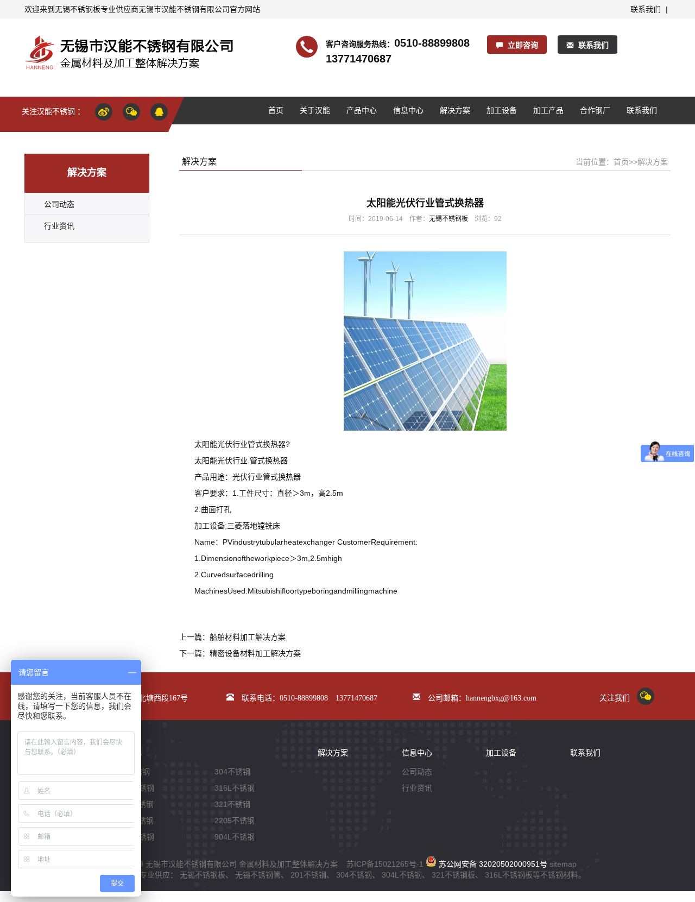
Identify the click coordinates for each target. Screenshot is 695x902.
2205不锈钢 (234, 820)
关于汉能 (315, 110)
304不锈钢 (232, 771)
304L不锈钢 (402, 875)
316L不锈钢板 (509, 875)
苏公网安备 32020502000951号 (492, 864)
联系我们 (645, 9)
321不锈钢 (232, 804)
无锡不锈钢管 (258, 875)
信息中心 (408, 110)
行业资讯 (59, 226)
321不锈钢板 (453, 875)
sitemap (563, 864)
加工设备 (501, 110)
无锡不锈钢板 (77, 9)
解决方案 (455, 110)
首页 (275, 110)
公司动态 (59, 204)
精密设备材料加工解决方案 (255, 653)
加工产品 (548, 110)
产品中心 (361, 110)
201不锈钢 (308, 875)
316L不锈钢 (234, 788)
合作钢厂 (595, 110)
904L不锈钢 (234, 836)
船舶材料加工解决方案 (248, 637)
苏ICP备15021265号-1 (385, 864)
